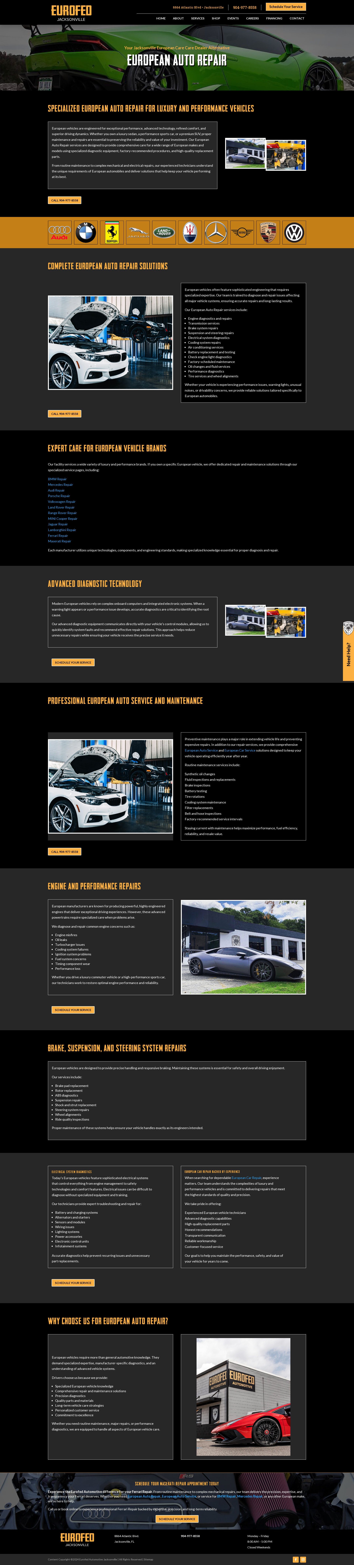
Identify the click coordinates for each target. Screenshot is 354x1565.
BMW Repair (57, 479)
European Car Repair (246, 1178)
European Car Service (240, 750)
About (178, 18)
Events (233, 18)
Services (197, 18)
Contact (297, 18)
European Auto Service (201, 750)
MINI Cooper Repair (62, 518)
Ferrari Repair (58, 535)
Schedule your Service (73, 662)
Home (161, 18)
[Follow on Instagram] (303, 1560)
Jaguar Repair (58, 524)
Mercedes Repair (60, 484)
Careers (252, 18)
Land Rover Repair (61, 507)
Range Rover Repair (62, 513)
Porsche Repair (59, 496)
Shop (216, 18)
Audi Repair (56, 490)
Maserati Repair (59, 541)
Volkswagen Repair (62, 501)
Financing (274, 18)
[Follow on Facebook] (296, 1560)
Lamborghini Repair (62, 530)
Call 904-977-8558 (64, 200)
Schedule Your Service (286, 7)
